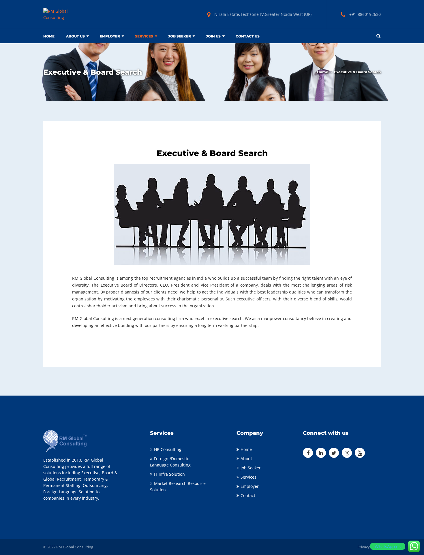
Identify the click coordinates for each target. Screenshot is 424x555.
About (246, 458)
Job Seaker (251, 468)
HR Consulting (167, 449)
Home (49, 36)
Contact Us (248, 36)
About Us (75, 36)
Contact (248, 495)
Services (248, 477)
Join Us (213, 36)
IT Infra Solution (169, 474)
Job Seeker (179, 36)
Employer (110, 36)
